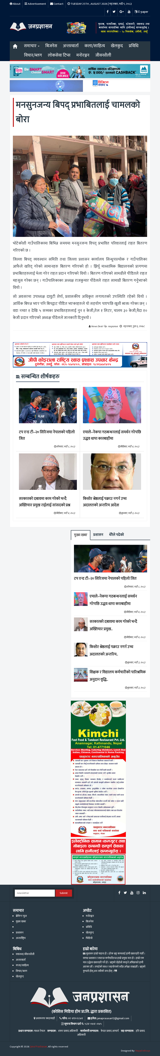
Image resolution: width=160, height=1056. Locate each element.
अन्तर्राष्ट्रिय (21, 938)
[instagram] (138, 893)
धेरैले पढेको (116, 535)
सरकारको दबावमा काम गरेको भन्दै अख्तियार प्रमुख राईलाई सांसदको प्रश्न (44, 501)
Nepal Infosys (142, 1051)
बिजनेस (51, 46)
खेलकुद (117, 46)
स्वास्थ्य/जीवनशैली (25, 954)
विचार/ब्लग (33, 55)
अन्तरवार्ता (71, 46)
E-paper (142, 11)
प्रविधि (134, 46)
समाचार (30, 46)
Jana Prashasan (38, 1046)
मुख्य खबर (80, 535)
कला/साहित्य (94, 46)
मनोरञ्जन (82, 55)
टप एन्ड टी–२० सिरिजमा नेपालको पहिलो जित (47, 435)
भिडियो (89, 938)
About (16, 3)
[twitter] (125, 893)
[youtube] (131, 893)
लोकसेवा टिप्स (59, 55)
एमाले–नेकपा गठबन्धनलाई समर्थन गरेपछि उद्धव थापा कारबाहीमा (112, 435)
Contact (58, 3)
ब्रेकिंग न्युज (21, 916)
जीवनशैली (103, 55)
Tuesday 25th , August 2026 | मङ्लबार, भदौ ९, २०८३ (101, 3)
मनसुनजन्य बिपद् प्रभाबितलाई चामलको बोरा (78, 112)
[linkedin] (144, 893)
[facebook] (119, 893)
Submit (64, 893)
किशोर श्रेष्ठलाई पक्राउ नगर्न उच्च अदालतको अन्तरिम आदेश (105, 501)
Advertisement (36, 3)
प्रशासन (98, 535)
